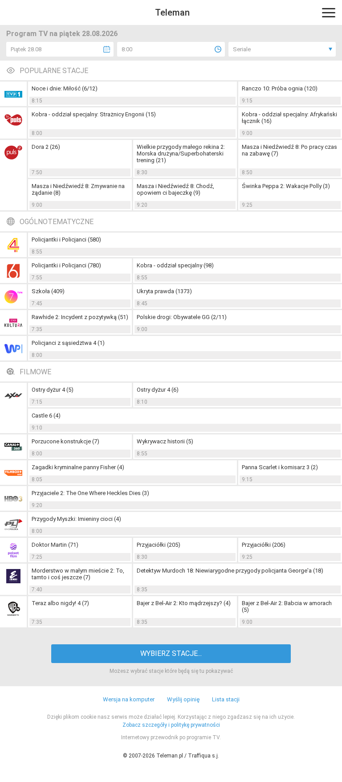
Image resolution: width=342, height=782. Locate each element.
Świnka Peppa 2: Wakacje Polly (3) (286, 186)
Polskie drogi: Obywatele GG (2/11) (182, 317)
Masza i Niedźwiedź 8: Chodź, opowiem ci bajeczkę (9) (175, 189)
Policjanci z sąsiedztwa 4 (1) (68, 343)
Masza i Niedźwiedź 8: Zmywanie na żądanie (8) (78, 189)
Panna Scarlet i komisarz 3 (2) (280, 467)
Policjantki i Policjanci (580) (66, 239)
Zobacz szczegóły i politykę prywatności (171, 725)
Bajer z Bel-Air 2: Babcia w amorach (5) (287, 606)
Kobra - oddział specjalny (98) (175, 265)
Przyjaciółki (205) (158, 544)
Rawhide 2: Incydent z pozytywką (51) (80, 317)
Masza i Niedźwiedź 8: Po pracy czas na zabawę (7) (289, 150)
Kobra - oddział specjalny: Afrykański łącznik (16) (289, 117)
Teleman (172, 12)
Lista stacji (226, 699)
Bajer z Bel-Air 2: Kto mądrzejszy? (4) (184, 603)
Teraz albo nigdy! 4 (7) (60, 603)
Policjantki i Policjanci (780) (66, 265)
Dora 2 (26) (46, 146)
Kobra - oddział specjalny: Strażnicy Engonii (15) (94, 114)
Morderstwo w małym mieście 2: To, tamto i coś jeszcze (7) (78, 574)
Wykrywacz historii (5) (165, 441)
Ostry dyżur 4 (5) (52, 389)
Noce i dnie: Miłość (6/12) (65, 88)
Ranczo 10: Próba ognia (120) (280, 88)
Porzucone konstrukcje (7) (65, 441)
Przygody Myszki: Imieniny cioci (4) (76, 519)
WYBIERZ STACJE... (171, 653)
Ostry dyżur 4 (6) (158, 389)
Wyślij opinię (183, 699)
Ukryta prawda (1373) (164, 291)
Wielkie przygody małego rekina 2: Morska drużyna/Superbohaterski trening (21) (181, 153)
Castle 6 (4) (46, 415)
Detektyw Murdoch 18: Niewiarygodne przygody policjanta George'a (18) (230, 570)
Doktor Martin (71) (55, 544)
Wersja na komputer (129, 699)
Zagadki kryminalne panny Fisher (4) (78, 467)
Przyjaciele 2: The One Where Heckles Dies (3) (90, 493)
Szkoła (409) (48, 291)
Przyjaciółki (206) (263, 544)
